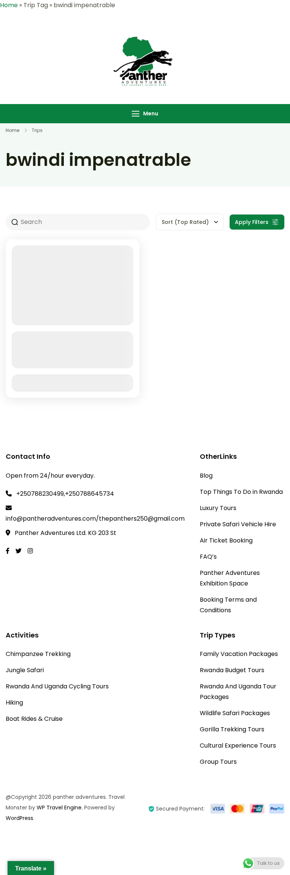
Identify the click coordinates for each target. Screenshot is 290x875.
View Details (72, 383)
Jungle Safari (25, 670)
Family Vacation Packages (239, 654)
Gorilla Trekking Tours (232, 729)
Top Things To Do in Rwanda (241, 491)
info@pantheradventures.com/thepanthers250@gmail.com (95, 518)
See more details (68, 361)
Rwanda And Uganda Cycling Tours (57, 686)
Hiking (14, 702)
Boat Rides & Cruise (34, 718)
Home (9, 5)
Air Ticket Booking (226, 540)
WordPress (19, 818)
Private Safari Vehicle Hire (238, 524)
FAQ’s (208, 556)
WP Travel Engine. (60, 807)
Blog (206, 475)
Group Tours (218, 761)
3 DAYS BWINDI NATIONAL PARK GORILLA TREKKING (69, 341)
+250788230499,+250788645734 (65, 493)
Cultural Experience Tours (238, 745)
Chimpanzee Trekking (38, 654)
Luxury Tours (218, 508)
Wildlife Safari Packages (235, 713)
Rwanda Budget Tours (232, 670)
